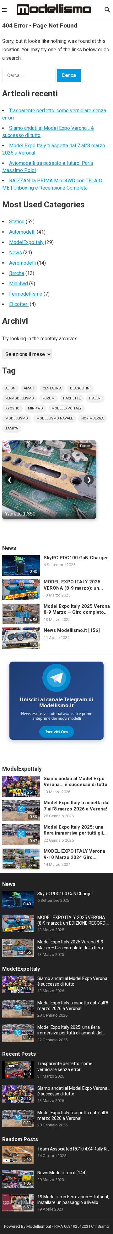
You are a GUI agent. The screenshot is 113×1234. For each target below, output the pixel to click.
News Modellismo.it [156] (72, 630)
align (10, 388)
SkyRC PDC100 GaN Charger (76, 558)
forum (48, 398)
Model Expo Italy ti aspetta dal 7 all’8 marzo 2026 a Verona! (77, 806)
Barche (16, 273)
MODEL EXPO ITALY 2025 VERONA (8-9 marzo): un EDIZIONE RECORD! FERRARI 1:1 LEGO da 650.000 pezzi (76, 585)
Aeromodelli (22, 263)
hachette (72, 398)
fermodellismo (19, 398)
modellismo (16, 418)
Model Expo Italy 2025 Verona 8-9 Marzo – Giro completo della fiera (77, 609)
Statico (16, 222)
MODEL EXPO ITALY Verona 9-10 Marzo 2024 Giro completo (74, 854)
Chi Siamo (100, 1226)
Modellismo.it (38, 1226)
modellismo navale (54, 418)
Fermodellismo (25, 294)
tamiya (11, 428)
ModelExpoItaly (26, 242)
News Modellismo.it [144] (62, 1172)
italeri (95, 398)
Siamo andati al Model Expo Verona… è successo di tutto (75, 782)
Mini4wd (18, 284)
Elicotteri (19, 304)
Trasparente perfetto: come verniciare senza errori (65, 1066)
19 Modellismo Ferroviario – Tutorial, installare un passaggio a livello (73, 1199)
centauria (52, 388)
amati (29, 388)
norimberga (92, 418)
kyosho (12, 408)
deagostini (80, 388)
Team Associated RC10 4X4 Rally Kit (73, 1148)
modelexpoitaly (66, 408)
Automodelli (22, 232)
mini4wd (35, 408)
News (15, 253)
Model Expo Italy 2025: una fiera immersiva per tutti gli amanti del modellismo (73, 830)
